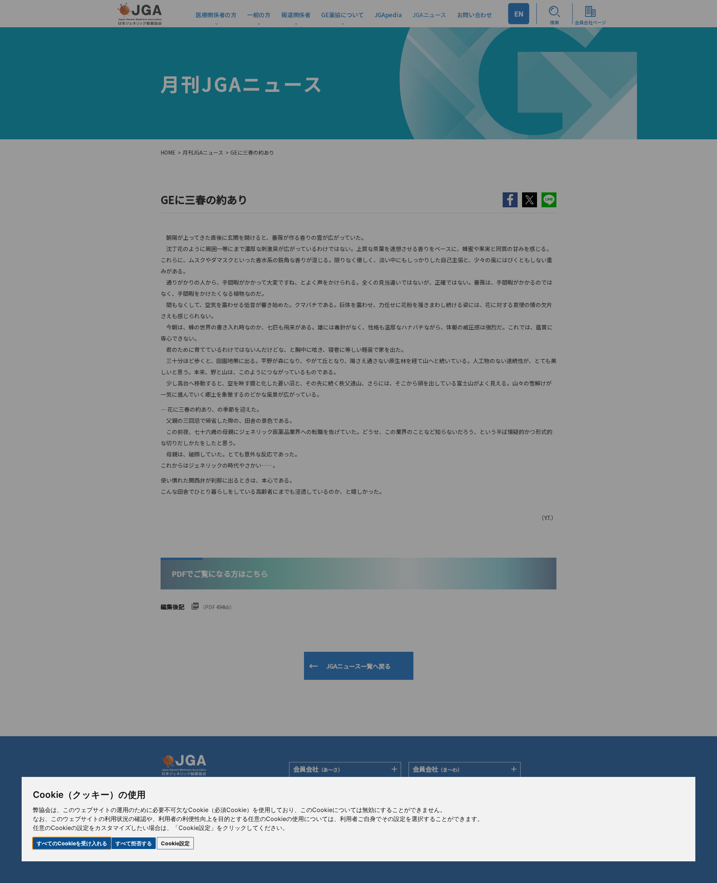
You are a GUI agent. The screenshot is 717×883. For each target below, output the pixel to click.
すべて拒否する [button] (133, 843)
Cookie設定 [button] (175, 843)
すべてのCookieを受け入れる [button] (72, 843)
